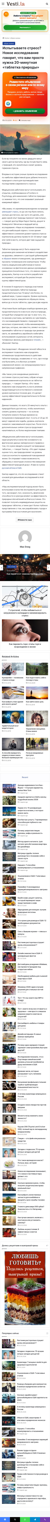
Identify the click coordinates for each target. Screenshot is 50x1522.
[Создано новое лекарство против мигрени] (9, 1108)
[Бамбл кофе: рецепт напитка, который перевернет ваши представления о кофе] (9, 901)
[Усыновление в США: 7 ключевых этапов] (9, 879)
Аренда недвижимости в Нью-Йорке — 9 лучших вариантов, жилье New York (30, 787)
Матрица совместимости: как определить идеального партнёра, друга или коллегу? (31, 1498)
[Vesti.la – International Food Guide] (15, 4)
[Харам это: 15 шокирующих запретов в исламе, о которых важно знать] (9, 811)
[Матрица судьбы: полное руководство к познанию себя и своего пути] (9, 856)
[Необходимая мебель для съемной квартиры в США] (9, 979)
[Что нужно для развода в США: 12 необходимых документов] (9, 924)
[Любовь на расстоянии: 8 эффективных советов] (9, 1232)
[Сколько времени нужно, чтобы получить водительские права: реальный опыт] (9, 1186)
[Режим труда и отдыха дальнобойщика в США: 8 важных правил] (8, 1453)
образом (7, 258)
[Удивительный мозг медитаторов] (13, 717)
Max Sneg (25, 546)
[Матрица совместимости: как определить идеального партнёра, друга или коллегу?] (8, 1499)
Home (6, 38)
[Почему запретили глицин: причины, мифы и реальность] (9, 834)
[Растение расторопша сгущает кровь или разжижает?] (9, 945)
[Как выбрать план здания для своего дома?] (13, 693)
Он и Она (11, 567)
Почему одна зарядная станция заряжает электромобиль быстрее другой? (32, 1047)
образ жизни (15, 38)
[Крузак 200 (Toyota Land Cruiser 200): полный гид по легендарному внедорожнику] (9, 1130)
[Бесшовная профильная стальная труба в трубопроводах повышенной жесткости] (9, 1085)
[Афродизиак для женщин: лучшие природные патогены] (9, 913)
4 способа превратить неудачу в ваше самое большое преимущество (12, 755)
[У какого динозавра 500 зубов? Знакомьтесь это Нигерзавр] (9, 1210)
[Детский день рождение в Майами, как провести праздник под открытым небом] (9, 967)
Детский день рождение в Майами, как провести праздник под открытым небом (32, 966)
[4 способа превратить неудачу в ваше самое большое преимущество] (13, 744)
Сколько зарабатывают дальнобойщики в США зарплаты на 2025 (32, 1397)
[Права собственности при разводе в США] (8, 1477)
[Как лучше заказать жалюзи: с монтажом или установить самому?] (9, 1220)
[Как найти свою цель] (37, 693)
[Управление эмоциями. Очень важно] (37, 718)
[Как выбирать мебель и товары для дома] (9, 1026)
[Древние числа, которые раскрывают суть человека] (9, 1074)
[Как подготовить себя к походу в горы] (37, 669)
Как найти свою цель (35, 702)
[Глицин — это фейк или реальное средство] (9, 1141)
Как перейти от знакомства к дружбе (25, 574)
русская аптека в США (11, 468)
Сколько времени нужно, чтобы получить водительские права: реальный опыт (31, 1185)
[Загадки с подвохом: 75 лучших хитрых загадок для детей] (9, 1152)
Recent (25, 777)
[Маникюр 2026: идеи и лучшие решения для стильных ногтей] (9, 990)
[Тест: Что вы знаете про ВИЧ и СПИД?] (9, 1001)
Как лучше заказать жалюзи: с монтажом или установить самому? (30, 1220)
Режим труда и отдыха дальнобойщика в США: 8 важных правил (31, 1453)
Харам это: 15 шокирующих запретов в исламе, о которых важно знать (30, 810)
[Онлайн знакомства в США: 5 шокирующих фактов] (9, 956)
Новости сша (25, 520)
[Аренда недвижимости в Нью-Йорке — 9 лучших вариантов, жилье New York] (9, 788)
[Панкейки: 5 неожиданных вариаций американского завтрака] (9, 890)
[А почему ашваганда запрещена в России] (9, 1097)
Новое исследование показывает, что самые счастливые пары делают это (32, 1173)
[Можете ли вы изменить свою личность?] (9, 1119)
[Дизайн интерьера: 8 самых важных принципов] (9, 1037)
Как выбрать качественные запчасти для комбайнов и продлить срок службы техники (31, 1197)
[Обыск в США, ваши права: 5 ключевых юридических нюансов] (8, 1421)
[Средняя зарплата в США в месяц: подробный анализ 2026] (9, 800)
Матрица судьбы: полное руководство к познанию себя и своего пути (31, 855)
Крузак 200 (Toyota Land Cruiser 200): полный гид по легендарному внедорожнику (32, 1129)
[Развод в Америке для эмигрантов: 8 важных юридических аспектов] (8, 1387)
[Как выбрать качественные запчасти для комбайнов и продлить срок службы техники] (9, 1198)
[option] (25, 567)
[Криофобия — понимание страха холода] (13, 669)
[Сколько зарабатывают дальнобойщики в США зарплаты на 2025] (8, 1398)
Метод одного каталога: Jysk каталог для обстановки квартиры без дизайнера (32, 844)
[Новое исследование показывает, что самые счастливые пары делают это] (9, 1174)
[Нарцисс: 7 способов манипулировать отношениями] (9, 868)
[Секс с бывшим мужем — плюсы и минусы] (9, 934)
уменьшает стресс (10, 212)
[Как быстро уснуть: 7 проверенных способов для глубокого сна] (9, 823)
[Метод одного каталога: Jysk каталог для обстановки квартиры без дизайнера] (9, 844)
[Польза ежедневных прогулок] (37, 744)
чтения (37, 340)
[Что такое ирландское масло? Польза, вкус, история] (9, 1163)
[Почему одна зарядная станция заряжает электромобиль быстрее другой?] (9, 1048)
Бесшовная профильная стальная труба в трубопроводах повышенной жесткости (32, 1084)
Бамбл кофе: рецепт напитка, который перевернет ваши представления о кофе (30, 900)
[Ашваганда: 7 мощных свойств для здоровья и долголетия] (8, 1365)
